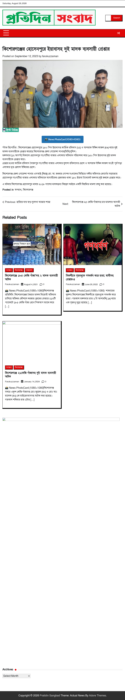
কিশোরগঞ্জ (28, 190)
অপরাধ (18, 190)
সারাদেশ (29, 270)
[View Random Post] (118, 33)
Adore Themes (97, 695)
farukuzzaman (50, 56)
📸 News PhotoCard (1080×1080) (62, 139)
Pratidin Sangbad (50, 695)
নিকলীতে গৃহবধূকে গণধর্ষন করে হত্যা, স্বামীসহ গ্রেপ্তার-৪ (90, 277)
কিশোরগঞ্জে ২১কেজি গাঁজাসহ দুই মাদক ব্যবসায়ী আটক (30, 374)
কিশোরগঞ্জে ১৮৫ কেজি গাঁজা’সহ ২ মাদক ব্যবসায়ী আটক (31, 277)
